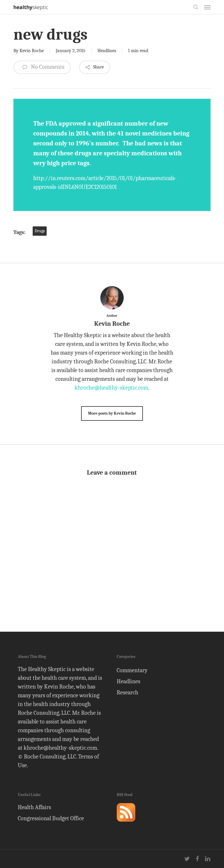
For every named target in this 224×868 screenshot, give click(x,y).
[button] (207, 7)
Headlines (106, 50)
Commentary (132, 670)
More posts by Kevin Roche (112, 413)
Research (127, 692)
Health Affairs (34, 807)
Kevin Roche (32, 50)
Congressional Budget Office (51, 818)
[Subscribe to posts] (126, 824)
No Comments (47, 67)
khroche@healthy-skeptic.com (111, 387)
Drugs (40, 230)
